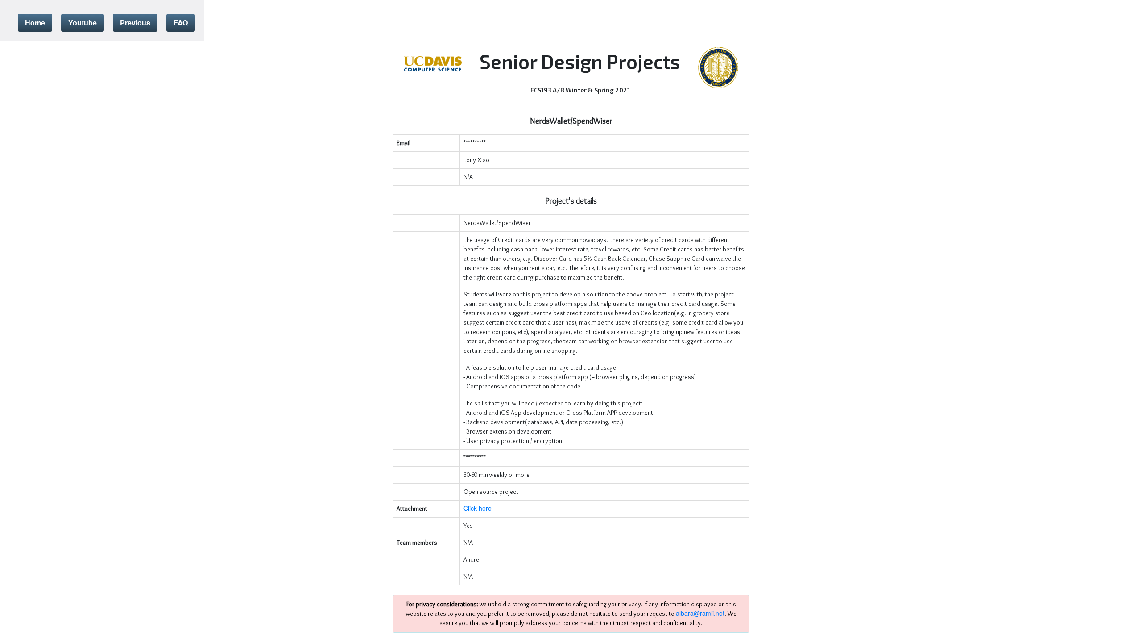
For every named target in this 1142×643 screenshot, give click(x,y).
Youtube (82, 22)
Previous (135, 22)
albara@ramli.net (700, 613)
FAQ (181, 22)
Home (35, 22)
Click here (477, 508)
